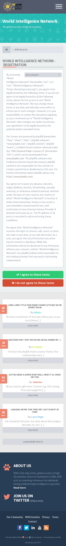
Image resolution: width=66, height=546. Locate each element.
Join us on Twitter (28, 498)
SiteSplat (37, 346)
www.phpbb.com (15, 158)
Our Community (15, 517)
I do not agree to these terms (34, 283)
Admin (37, 312)
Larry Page (37, 416)
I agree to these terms (34, 274)
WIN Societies (32, 517)
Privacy (46, 517)
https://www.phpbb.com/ (19, 176)
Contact (32, 521)
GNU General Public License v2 (28, 151)
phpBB (58, 537)
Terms (55, 517)
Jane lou (37, 382)
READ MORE (33, 325)
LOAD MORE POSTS (33, 441)
